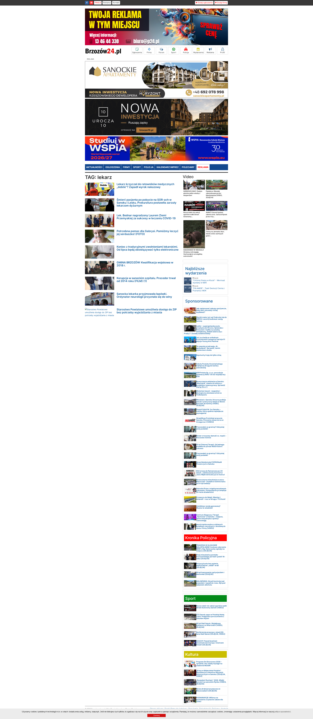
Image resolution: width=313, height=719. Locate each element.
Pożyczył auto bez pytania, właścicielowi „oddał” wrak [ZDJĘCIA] (207, 565)
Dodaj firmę (222, 2)
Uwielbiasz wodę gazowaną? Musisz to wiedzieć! (208, 507)
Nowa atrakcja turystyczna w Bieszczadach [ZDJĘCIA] (208, 690)
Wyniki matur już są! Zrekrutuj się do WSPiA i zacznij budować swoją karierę (211, 319)
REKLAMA (203, 167)
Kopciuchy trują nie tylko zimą (208, 355)
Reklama (107, 2)
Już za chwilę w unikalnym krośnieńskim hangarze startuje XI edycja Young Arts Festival (210, 339)
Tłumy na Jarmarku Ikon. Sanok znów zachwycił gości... (215, 234)
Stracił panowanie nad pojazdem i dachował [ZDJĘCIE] (210, 573)
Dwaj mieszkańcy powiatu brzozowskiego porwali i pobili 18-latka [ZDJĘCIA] (210, 557)
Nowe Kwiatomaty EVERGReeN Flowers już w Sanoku (209, 463)
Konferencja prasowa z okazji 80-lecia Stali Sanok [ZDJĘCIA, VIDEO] (210, 633)
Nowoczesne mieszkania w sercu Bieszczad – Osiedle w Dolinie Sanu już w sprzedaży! (210, 482)
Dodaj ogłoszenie (205, 2)
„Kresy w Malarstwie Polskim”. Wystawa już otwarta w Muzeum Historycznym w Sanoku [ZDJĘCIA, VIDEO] (210, 673)
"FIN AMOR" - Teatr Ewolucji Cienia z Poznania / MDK (208, 288)
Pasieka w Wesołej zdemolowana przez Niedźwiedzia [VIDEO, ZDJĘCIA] (214, 194)
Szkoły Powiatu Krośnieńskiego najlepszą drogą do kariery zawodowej (209, 366)
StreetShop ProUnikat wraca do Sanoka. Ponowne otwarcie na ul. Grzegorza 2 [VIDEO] (210, 420)
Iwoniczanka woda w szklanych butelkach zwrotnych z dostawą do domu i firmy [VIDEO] (210, 526)
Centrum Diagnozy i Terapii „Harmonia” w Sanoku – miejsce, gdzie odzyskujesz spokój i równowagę (209, 517)
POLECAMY (188, 167)
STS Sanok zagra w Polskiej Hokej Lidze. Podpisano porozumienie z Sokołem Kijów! (210, 616)
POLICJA (148, 167)
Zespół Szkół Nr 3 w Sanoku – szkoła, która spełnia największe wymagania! (209, 411)
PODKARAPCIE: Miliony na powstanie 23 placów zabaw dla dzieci (209, 699)
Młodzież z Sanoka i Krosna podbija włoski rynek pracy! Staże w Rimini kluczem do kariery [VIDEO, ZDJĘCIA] (211, 402)
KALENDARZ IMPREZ (168, 167)
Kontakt (116, 2)
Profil (222, 52)
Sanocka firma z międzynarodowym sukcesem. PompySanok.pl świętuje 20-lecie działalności (211, 490)
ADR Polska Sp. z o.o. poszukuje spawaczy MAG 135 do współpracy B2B (210, 374)
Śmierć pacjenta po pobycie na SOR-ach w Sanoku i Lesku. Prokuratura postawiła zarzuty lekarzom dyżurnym (146, 202)
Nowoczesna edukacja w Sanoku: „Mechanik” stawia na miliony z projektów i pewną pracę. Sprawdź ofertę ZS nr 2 (210, 384)
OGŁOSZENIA (112, 167)
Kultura (191, 654)
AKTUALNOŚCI (94, 167)
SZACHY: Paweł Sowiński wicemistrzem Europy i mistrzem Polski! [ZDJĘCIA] (210, 643)
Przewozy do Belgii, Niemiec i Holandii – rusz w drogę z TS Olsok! (210, 498)
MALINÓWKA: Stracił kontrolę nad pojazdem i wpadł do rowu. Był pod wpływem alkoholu (210, 583)
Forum (161, 52)
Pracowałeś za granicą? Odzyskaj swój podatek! (210, 428)
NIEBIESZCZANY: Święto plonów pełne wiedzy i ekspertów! (192, 193)
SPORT (137, 167)
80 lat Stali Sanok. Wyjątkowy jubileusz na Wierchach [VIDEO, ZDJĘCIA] (209, 625)
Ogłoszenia (137, 52)
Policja (186, 52)
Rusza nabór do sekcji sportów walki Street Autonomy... (191, 214)
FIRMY (126, 167)
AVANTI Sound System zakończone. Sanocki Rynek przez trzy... (216, 214)
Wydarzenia (198, 52)
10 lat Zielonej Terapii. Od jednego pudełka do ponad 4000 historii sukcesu (210, 446)
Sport (173, 52)
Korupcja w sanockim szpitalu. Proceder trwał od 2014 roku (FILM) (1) (146, 279)
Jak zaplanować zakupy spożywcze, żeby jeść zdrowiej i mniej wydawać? (211, 310)
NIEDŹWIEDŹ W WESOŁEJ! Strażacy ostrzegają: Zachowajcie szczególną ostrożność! (193, 253)
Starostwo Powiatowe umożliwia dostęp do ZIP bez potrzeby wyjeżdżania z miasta (147, 311)
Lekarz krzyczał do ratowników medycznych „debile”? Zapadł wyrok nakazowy (145, 185)
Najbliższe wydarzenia (196, 270)
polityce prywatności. (282, 712)
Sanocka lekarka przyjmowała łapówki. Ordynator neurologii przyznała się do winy (144, 295)
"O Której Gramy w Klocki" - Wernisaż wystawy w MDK (209, 280)
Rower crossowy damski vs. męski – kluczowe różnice (211, 437)
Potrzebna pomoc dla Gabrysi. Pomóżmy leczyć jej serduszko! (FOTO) (147, 232)
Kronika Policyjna (201, 537)
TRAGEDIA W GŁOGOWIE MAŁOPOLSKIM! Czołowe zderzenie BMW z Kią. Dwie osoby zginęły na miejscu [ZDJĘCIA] (211, 548)
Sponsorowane (199, 301)
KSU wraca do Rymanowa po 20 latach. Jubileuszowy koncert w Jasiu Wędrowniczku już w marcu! (210, 473)
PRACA (98, 2)
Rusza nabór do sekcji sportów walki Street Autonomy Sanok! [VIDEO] (211, 607)
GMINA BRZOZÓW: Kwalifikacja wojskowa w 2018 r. (145, 264)
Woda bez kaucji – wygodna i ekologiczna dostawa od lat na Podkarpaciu (209, 393)
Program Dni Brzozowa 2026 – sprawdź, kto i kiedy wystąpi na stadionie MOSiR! (209, 664)
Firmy (149, 52)
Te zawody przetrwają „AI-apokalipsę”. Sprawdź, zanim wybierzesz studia (208, 348)
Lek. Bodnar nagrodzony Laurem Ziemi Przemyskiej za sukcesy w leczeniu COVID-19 (146, 217)
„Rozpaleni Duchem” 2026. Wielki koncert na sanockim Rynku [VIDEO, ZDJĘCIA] (211, 682)
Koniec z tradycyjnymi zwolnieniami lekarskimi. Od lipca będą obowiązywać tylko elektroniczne (148, 248)
